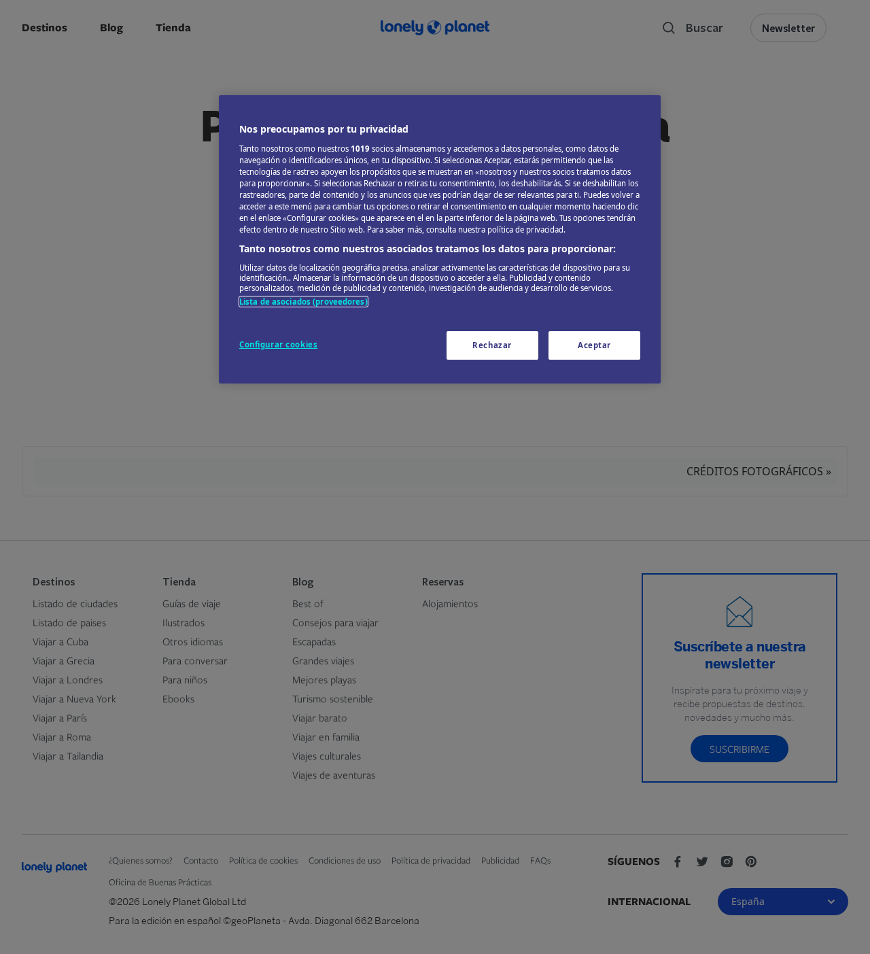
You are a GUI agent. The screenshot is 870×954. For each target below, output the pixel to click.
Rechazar (492, 345)
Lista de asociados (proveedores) (303, 301)
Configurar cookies (278, 344)
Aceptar (594, 345)
